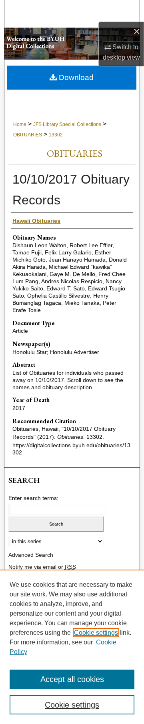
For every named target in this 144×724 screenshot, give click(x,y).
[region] (72, 647)
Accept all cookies (72, 679)
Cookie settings (96, 632)
